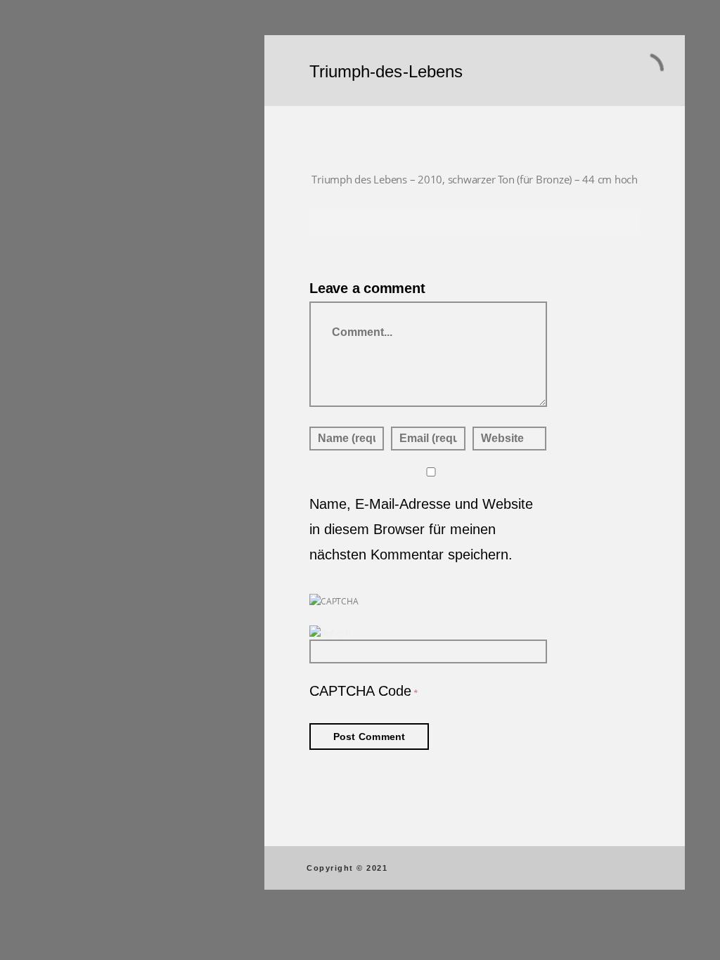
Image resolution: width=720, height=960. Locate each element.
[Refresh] (329, 633)
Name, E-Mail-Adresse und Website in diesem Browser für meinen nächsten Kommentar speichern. (421, 529)
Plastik (77, 195)
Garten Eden (92, 416)
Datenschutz (140, 506)
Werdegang (89, 244)
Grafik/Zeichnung (104, 170)
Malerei (78, 121)
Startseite (84, 97)
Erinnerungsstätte (106, 343)
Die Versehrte (94, 367)
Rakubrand (88, 146)
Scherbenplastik (101, 220)
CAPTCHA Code (360, 691)
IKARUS (79, 318)
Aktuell (78, 392)
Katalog (80, 269)
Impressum (140, 494)
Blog (72, 293)
